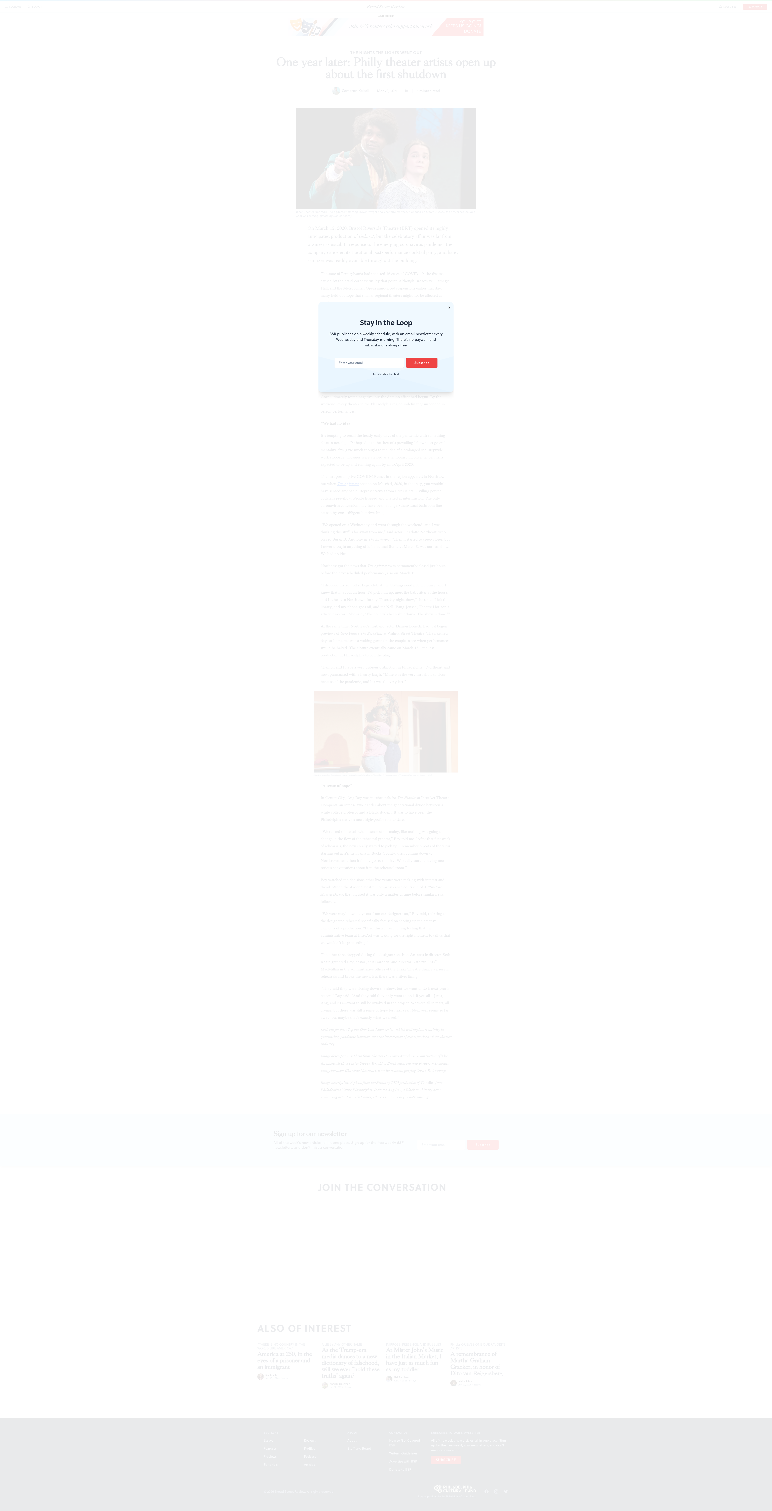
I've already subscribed (386, 374)
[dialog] (386, 755)
